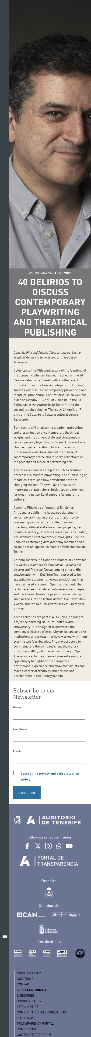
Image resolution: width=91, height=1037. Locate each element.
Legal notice (27, 1007)
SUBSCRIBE (27, 793)
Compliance (27, 1029)
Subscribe (25, 995)
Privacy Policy (29, 973)
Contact (24, 984)
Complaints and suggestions (41, 1012)
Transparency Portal (35, 1023)
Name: (17, 707)
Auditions (25, 979)
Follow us (25, 1018)
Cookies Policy (29, 1001)
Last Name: (20, 729)
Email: (17, 751)
